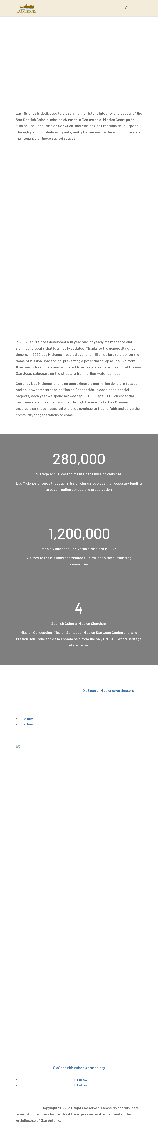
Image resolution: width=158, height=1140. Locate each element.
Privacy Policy (27, 1108)
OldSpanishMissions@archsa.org (108, 690)
